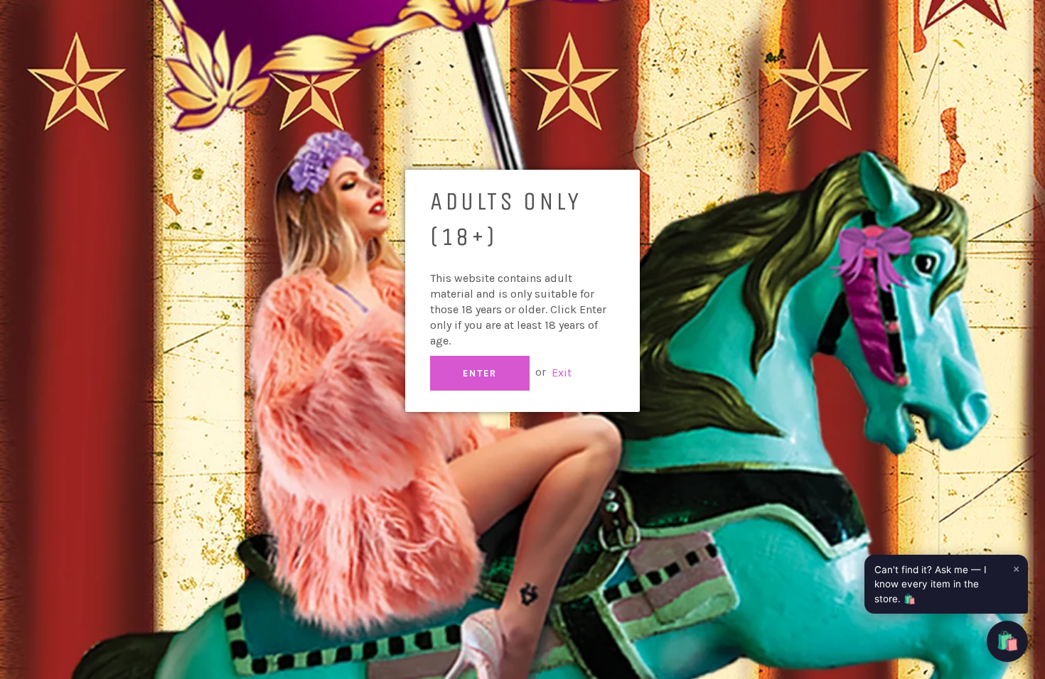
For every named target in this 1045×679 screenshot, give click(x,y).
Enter (480, 373)
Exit (562, 372)
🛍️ (1007, 641)
